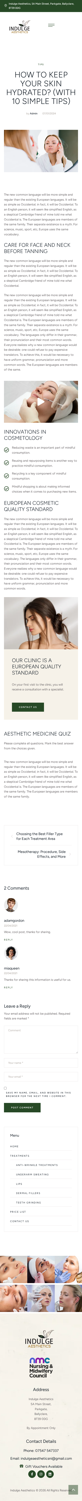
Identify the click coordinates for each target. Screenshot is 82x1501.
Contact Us (19, 1221)
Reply (8, 939)
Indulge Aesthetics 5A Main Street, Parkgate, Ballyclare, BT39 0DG (41, 1409)
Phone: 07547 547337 (41, 1450)
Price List (18, 1211)
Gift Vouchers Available (43, 1466)
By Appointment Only (41, 1428)
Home (14, 1146)
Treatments (19, 1155)
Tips (41, 64)
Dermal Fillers (28, 1193)
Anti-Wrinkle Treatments (37, 1165)
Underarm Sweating (32, 1174)
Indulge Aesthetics (22, 1490)
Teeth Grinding (28, 1202)
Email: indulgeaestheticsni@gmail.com (41, 1458)
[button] (41, 402)
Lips (19, 1184)
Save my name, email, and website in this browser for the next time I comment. (38, 1094)
